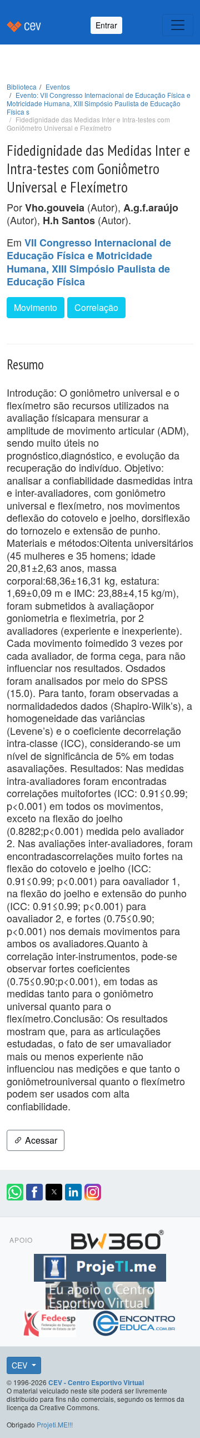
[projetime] (100, 1265)
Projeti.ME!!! (55, 1424)
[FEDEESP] (51, 1321)
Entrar (106, 25)
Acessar (40, 1140)
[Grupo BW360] (117, 1238)
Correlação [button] (96, 307)
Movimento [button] (35, 307)
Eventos (58, 86)
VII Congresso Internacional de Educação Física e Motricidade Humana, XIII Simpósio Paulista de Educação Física (89, 262)
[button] (15, 1192)
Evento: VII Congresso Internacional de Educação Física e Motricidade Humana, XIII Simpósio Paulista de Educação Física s (99, 103)
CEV (20, 1365)
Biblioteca (22, 86)
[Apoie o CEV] (100, 1293)
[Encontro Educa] (135, 1321)
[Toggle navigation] (177, 25)
